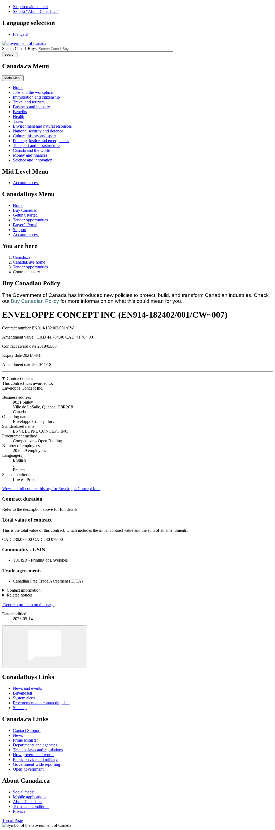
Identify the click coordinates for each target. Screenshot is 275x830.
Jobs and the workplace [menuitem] (33, 92)
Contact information (24, 590)
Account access (26, 182)
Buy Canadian (25, 210)
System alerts (24, 698)
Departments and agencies (35, 745)
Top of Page (12, 820)
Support (19, 229)
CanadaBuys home (29, 262)
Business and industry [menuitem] (31, 107)
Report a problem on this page (28, 604)
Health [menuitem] (18, 116)
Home (18, 205)
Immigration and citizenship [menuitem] (36, 97)
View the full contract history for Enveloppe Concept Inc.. (51, 488)
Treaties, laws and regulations (38, 750)
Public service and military (35, 759)
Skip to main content (30, 6)
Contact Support (27, 730)
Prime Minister (25, 740)
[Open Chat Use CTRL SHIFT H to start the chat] (44, 647)
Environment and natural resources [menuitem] (42, 126)
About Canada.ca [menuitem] (27, 801)
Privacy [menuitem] (19, 811)
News (18, 735)
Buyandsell (22, 693)
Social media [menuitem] (24, 792)
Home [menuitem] (18, 87)
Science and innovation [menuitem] (32, 160)
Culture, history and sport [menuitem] (34, 136)
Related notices (19, 595)
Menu (12, 78)
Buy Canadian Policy (35, 301)
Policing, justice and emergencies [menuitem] (41, 140)
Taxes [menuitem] (18, 121)
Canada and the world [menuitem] (31, 150)
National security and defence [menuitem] (38, 131)
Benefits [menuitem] (20, 111)
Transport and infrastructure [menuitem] (36, 145)
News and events (27, 688)
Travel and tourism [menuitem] (29, 102)
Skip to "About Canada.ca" (36, 11)
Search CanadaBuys (19, 48)
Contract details (20, 378)
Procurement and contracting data (41, 702)
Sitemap (20, 707)
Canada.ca (22, 257)
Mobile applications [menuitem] (29, 797)
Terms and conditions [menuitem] (31, 806)
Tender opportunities (30, 220)
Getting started (25, 215)
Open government (28, 769)
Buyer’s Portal (25, 224)
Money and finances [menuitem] (30, 155)
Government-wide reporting (36, 764)
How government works (33, 754)
